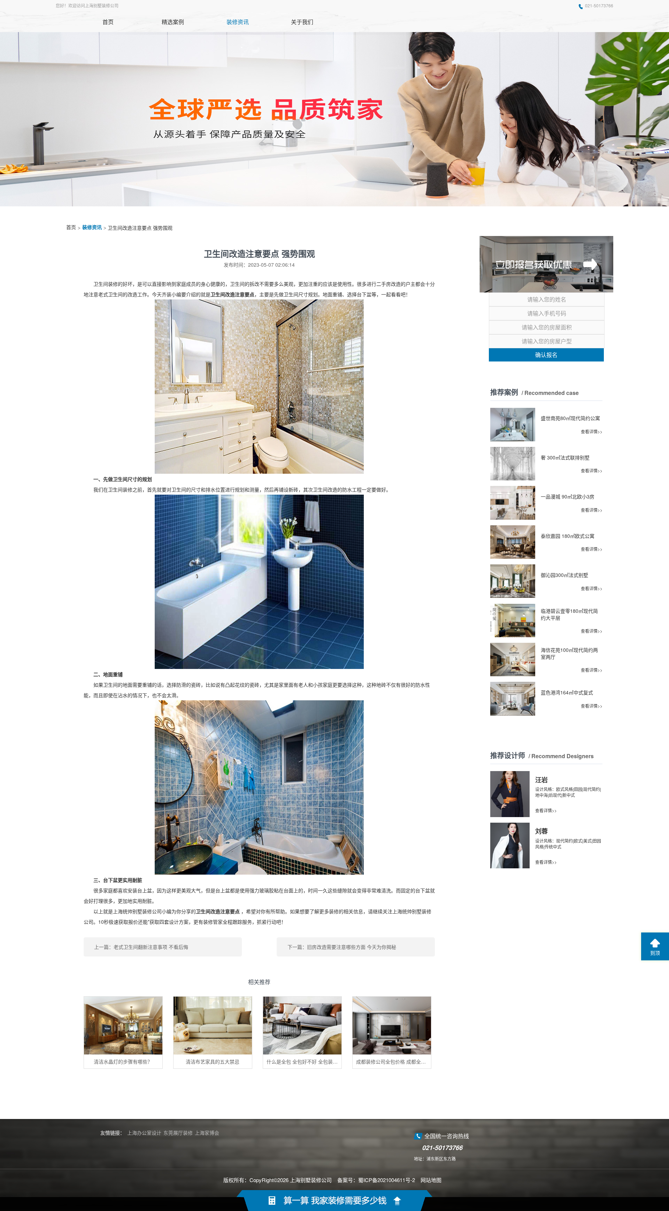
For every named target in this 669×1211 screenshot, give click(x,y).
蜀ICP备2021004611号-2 (386, 1179)
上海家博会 (207, 1132)
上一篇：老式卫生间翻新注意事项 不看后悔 (141, 946)
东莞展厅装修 (178, 1132)
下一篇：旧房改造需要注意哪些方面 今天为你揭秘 (341, 946)
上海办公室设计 (144, 1132)
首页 (71, 227)
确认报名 (546, 355)
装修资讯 (92, 227)
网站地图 (431, 1179)
